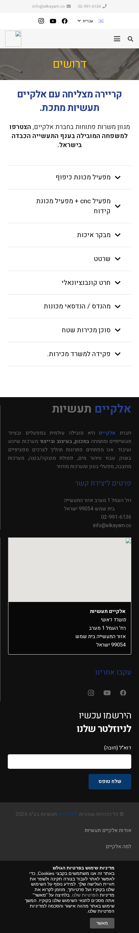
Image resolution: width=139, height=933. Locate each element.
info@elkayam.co (112, 525)
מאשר (102, 923)
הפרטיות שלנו (85, 895)
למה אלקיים (118, 846)
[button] (90, 21)
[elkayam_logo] (13, 39)
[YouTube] (53, 21)
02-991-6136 (116, 517)
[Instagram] (41, 21)
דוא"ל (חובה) (117, 748)
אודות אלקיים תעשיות (108, 830)
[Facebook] (64, 21)
